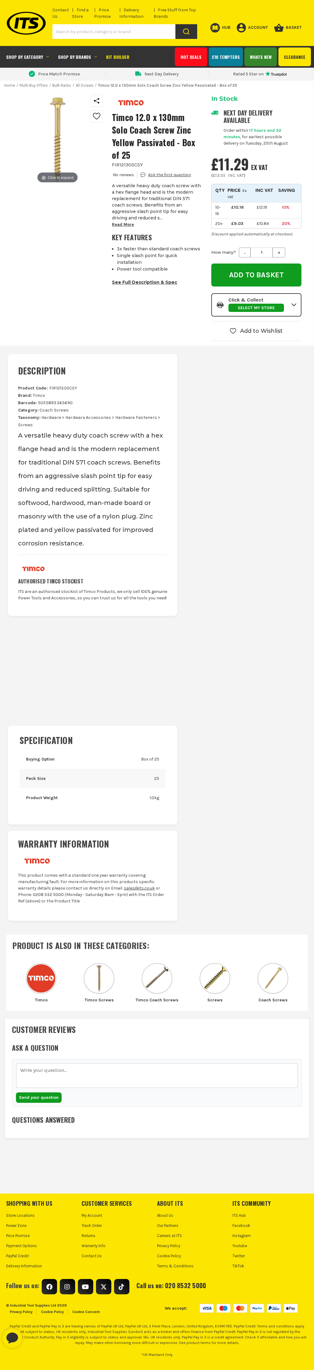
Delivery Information (24, 1266)
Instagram (241, 1235)
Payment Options (21, 1245)
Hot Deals (191, 57)
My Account (92, 1215)
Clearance (294, 57)
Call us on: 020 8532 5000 (171, 1285)
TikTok (238, 1266)
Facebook (241, 1225)
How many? (223, 252)
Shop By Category (24, 57)
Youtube (239, 1245)
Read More (123, 224)
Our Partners (167, 1225)
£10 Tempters (226, 57)
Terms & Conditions (175, 1266)
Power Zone (16, 1225)
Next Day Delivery (161, 74)
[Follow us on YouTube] (85, 1286)
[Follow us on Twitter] (103, 1286)
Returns (88, 1235)
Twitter (238, 1256)
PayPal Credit (17, 1256)
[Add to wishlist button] (96, 116)
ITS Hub (239, 1215)
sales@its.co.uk (139, 888)
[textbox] (157, 1075)
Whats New (261, 57)
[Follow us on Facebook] (49, 1286)
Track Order (92, 1225)
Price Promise (18, 1235)
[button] (256, 305)
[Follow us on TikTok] (121, 1286)
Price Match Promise (59, 74)
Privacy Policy (168, 1245)
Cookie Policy (169, 1256)
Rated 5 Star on (248, 74)
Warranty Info (93, 1245)
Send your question (39, 1097)
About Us (165, 1215)
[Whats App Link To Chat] (32, 1335)
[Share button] (96, 101)
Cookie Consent (86, 1312)
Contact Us (92, 1256)
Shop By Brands (74, 57)
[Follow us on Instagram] (67, 1286)
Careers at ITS (169, 1235)
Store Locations (20, 1215)
